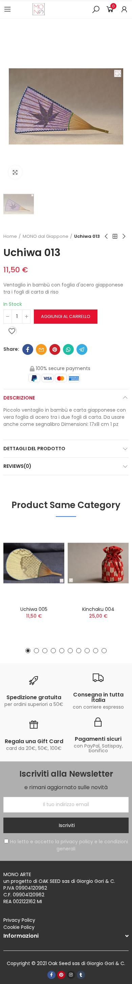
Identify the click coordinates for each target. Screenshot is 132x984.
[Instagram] (71, 975)
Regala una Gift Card (34, 741)
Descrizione (19, 397)
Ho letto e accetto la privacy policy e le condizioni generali (69, 845)
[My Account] (124, 9)
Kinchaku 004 (98, 609)
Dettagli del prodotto (34, 448)
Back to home (115, 236)
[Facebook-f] (51, 975)
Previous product (107, 236)
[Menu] (7, 9)
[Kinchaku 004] (98, 563)
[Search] (95, 9)
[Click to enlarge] (15, 172)
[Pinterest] (61, 975)
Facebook (27, 349)
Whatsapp (68, 349)
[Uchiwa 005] (33, 563)
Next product (123, 236)
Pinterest (54, 349)
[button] (27, 650)
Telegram (81, 349)
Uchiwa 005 (33, 609)
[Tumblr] (81, 975)
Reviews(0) (17, 466)
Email (41, 349)
